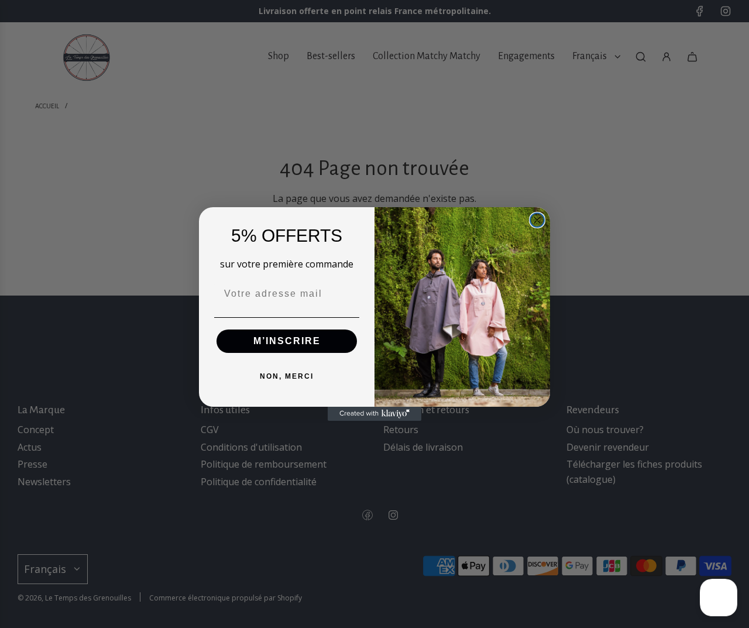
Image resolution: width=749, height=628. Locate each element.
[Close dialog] (537, 220)
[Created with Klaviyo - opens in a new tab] (374, 414)
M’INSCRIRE (287, 341)
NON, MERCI (287, 376)
